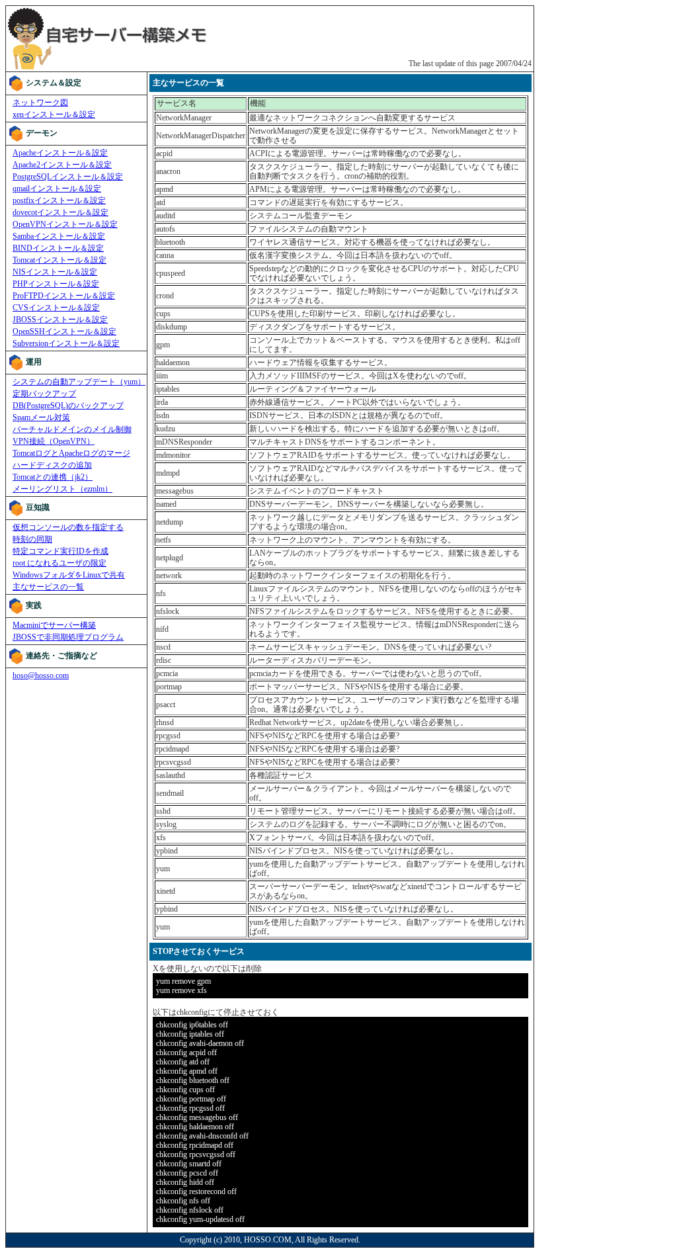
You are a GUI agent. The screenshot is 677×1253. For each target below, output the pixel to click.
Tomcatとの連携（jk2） (53, 477)
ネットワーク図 (40, 102)
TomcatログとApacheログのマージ (71, 453)
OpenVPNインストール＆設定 (65, 224)
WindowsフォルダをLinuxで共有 (69, 575)
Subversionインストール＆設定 (66, 343)
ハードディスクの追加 (52, 465)
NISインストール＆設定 (55, 272)
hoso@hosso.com (41, 675)
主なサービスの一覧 (48, 586)
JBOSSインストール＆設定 (60, 319)
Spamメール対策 (41, 417)
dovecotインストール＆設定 (60, 212)
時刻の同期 (32, 539)
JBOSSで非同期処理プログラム (68, 637)
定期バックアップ (44, 393)
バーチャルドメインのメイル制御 (72, 429)
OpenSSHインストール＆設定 (64, 331)
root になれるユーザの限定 (59, 563)
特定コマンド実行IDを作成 (60, 551)
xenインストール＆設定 (54, 114)
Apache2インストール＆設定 (62, 164)
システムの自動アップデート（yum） (79, 381)
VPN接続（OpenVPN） (54, 441)
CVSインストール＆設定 (56, 307)
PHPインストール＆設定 (56, 283)
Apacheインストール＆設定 (60, 152)
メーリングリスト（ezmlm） (62, 489)
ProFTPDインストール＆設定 (64, 295)
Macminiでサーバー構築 (54, 625)
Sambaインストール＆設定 (59, 236)
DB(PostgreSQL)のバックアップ (68, 405)
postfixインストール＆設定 (59, 200)
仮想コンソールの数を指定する (68, 527)
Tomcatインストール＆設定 (59, 260)
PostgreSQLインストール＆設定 (68, 176)
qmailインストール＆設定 (57, 188)
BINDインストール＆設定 (58, 248)
